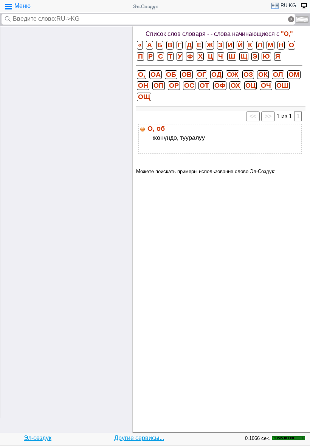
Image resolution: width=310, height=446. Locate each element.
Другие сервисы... (139, 438)
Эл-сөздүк (37, 438)
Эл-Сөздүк (145, 6)
